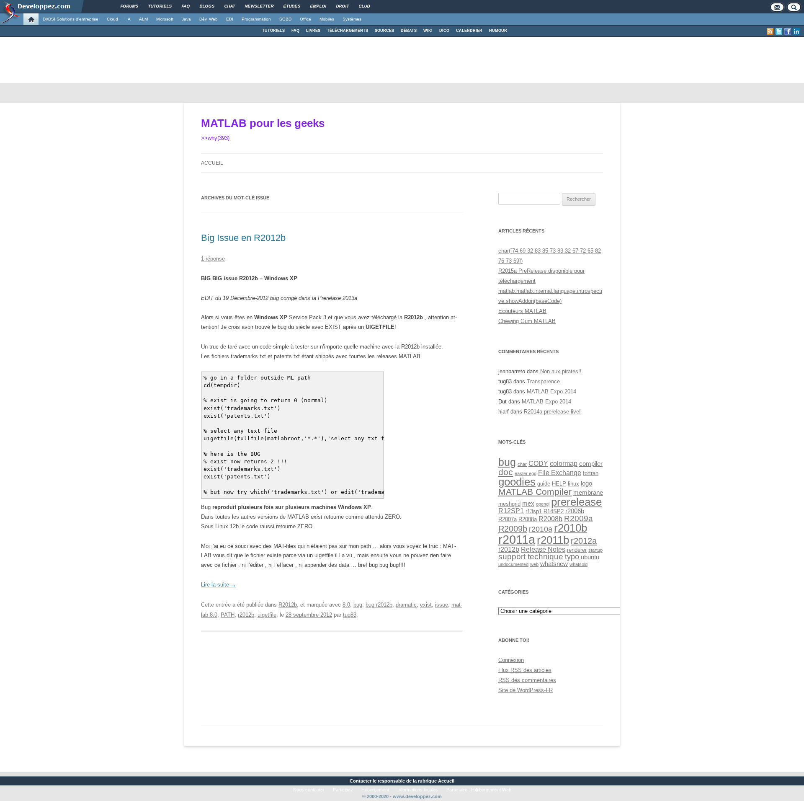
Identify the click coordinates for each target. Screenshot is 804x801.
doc (505, 472)
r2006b (574, 511)
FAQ (295, 30)
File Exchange (559, 472)
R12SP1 (511, 510)
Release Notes (543, 549)
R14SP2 (554, 511)
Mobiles (327, 19)
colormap (563, 463)
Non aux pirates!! (561, 371)
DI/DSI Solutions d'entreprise (70, 19)
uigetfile (267, 615)
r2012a (584, 540)
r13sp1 (534, 511)
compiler (591, 463)
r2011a (516, 539)
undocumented (513, 564)
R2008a (527, 519)
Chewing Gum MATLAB (527, 321)
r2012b (246, 615)
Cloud (112, 19)
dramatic (406, 605)
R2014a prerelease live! (552, 411)
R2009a (578, 518)
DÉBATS (409, 30)
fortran (590, 473)
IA (128, 19)
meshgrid (509, 504)
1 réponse (213, 259)
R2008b (550, 518)
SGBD (285, 19)
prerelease (576, 502)
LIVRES (313, 30)
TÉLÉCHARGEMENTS (347, 30)
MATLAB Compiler (535, 491)
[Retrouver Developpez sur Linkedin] (796, 31)
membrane (588, 492)
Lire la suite (218, 584)
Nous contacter (309, 789)
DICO (444, 30)
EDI (229, 19)
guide (543, 484)
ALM (143, 19)
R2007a (507, 519)
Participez (343, 789)
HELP (559, 484)
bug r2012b (379, 605)
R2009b (512, 528)
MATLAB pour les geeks (263, 123)
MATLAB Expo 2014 (551, 391)
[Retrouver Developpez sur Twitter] (779, 31)
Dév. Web (208, 19)
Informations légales (417, 789)
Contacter (360, 780)
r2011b (553, 540)
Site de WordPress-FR (525, 690)
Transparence (543, 381)
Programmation (256, 19)
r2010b (570, 528)
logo (586, 483)
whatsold (579, 564)
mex (528, 503)
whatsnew (554, 564)
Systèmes (352, 19)
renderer (577, 550)
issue (441, 605)
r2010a (540, 529)
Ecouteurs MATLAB (522, 311)
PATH (227, 615)
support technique (530, 556)
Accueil (212, 163)
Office (305, 19)
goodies (517, 481)
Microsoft (164, 19)
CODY (538, 463)
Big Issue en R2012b (243, 238)
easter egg (525, 473)
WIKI (428, 30)
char (522, 464)
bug (357, 605)
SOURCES (384, 30)
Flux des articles (524, 670)
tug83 (349, 615)
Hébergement (375, 789)
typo (572, 556)
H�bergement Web (491, 789)
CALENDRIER (469, 30)
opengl (542, 503)
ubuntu (590, 557)
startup (595, 550)
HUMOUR (498, 30)
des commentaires (527, 680)
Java (186, 19)
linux (573, 484)
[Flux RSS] (770, 31)
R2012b (287, 605)
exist (426, 605)
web (534, 564)
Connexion (511, 660)
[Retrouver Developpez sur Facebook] (787, 31)
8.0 (346, 605)
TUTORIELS (273, 30)
